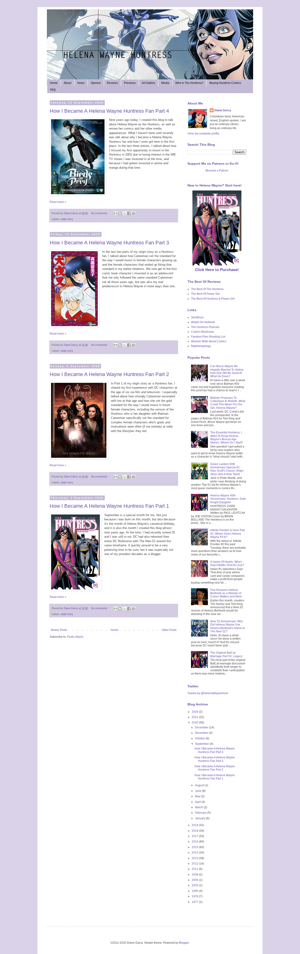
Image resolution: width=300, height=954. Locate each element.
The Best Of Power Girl (205, 293)
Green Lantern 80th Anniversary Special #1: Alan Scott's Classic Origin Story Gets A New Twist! (227, 469)
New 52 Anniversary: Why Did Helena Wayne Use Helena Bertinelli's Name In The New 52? (227, 626)
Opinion (96, 83)
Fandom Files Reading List (208, 336)
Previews (130, 83)
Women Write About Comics (208, 341)
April (198, 802)
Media (165, 83)
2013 (195, 858)
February (201, 812)
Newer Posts (59, 630)
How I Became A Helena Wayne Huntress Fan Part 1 (109, 506)
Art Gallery (148, 83)
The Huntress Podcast (205, 327)
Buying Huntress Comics (225, 83)
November (202, 732)
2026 (195, 711)
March (199, 807)
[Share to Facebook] (129, 213)
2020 (195, 722)
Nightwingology (201, 346)
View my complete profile (203, 133)
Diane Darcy (222, 110)
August (200, 785)
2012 (195, 863)
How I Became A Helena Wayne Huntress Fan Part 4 (109, 111)
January (200, 818)
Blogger (184, 942)
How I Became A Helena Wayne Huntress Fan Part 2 (109, 374)
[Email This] (115, 213)
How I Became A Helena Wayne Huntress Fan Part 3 (109, 243)
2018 (195, 830)
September (202, 743)
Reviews (112, 83)
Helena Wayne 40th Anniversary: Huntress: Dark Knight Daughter (228, 499)
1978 (195, 896)
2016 (195, 841)
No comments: (100, 213)
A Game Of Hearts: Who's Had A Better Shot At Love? (227, 563)
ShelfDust (197, 317)
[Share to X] (124, 213)
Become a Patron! (217, 170)
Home (54, 83)
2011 (195, 869)
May (198, 796)
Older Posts (169, 630)
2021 (195, 717)
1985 (195, 891)
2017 (195, 836)
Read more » (58, 202)
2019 (195, 825)
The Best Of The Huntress (207, 289)
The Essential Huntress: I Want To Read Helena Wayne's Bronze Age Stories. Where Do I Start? (226, 437)
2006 (195, 880)
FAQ (53, 89)
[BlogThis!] (120, 213)
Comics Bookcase (202, 331)
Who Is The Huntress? (189, 83)
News (81, 83)
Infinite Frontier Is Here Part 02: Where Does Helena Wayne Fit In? (227, 534)
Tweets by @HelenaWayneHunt (208, 693)
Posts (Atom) (75, 636)
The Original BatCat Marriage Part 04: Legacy (226, 654)
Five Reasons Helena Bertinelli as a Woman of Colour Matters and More (226, 593)
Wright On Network (203, 322)
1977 (195, 902)
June (198, 791)
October (200, 738)
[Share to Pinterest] (133, 213)
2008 (195, 874)
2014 (195, 852)
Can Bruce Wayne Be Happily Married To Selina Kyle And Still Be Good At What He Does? (226, 371)
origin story (66, 219)
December (202, 727)
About (67, 83)
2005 (195, 885)
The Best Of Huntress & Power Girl (213, 298)
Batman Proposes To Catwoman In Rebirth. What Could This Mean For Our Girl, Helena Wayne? (227, 403)
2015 (195, 847)
